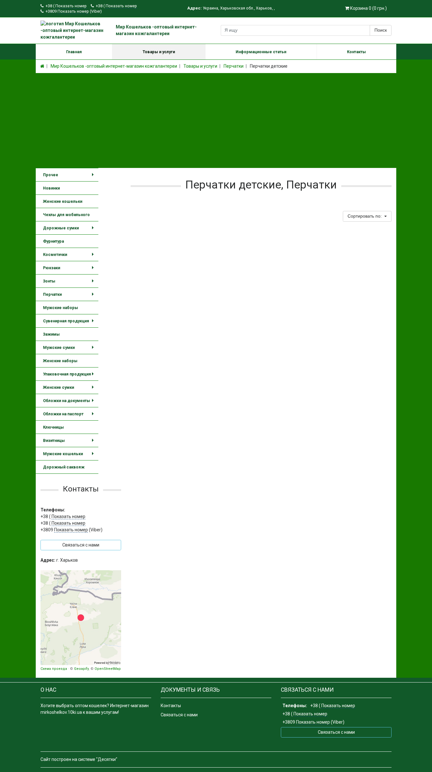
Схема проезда (53, 669)
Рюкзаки (69, 270)
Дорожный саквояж (63, 467)
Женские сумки (69, 389)
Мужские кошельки (69, 455)
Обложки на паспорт (69, 416)
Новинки (51, 188)
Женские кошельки (62, 201)
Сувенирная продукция (69, 323)
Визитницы (69, 442)
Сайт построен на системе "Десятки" (78, 759)
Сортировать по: (365, 216)
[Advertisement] (216, 120)
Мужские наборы (60, 307)
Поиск (380, 30)
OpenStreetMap (108, 669)
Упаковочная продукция (69, 376)
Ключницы (53, 427)
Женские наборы (60, 360)
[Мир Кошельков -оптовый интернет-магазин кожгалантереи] (80, 617)
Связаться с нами (179, 714)
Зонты (69, 283)
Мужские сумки (69, 349)
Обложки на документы (69, 402)
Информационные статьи (261, 51)
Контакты (356, 51)
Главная (74, 51)
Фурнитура (53, 241)
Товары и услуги (159, 51)
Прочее (69, 177)
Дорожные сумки (69, 230)
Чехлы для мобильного (66, 214)
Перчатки (69, 296)
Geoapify (81, 669)
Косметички (69, 256)
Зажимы (51, 334)
